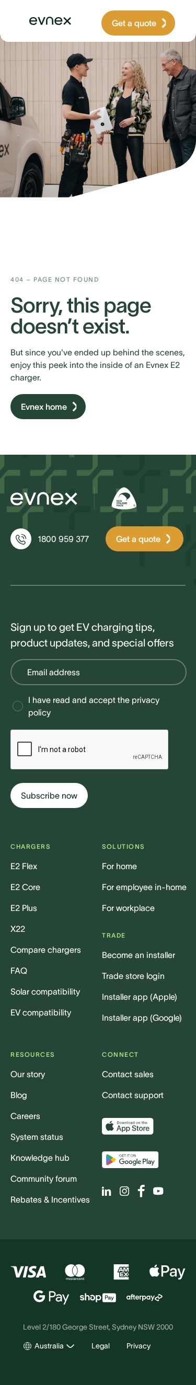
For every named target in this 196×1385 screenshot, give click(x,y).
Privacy (138, 1346)
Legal (100, 1346)
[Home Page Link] (44, 21)
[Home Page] (43, 498)
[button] (49, 1346)
